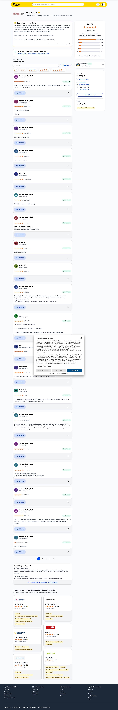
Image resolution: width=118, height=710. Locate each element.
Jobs (61, 695)
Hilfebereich (35, 691)
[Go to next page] (49, 558)
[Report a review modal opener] (68, 93)
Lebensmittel (49, 618)
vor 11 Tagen (27, 179)
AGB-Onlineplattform (44, 707)
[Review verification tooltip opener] (39, 12)
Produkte (90, 689)
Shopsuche (35, 693)
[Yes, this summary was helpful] (67, 44)
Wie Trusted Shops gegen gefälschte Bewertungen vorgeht (33, 53)
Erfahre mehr (54, 592)
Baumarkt (17, 613)
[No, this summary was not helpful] (69, 44)
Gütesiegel (7, 689)
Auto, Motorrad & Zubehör (52, 667)
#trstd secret (7, 695)
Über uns (62, 691)
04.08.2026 (27, 156)
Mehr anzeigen (83, 89)
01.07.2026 (27, 223)
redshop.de (82, 82)
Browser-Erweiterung (9, 697)
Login (89, 699)
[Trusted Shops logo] (16, 4)
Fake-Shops (35, 689)
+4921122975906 (83, 79)
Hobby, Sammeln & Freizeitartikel (54, 677)
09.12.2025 (27, 292)
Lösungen (90, 691)
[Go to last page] (53, 558)
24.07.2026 (27, 200)
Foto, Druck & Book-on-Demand (23, 618)
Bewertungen (7, 693)
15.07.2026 (27, 81)
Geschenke (48, 613)
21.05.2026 (27, 449)
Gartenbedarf (25, 646)
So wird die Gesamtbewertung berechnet (90, 56)
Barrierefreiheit (31, 707)
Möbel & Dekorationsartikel (21, 677)
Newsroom (63, 693)
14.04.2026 (27, 494)
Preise (89, 693)
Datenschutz (16, 707)
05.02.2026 (27, 321)
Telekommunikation (20, 624)
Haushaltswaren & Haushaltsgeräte (86, 107)
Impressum (7, 707)
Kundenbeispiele (92, 695)
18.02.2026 (27, 470)
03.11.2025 (27, 515)
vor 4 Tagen (27, 106)
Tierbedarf (66, 677)
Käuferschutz (7, 691)
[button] (98, 4)
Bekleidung (18, 672)
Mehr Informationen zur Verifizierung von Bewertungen (42, 582)
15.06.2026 (27, 248)
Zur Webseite (89, 95)
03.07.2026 (27, 271)
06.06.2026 (27, 351)
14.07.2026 (27, 542)
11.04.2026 (27, 372)
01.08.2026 (27, 420)
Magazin (62, 689)
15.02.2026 (27, 395)
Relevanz (67, 65)
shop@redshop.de (84, 84)
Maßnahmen (23, 570)
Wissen (90, 697)
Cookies (23, 707)
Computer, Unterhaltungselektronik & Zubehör (26, 616)
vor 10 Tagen (27, 133)
